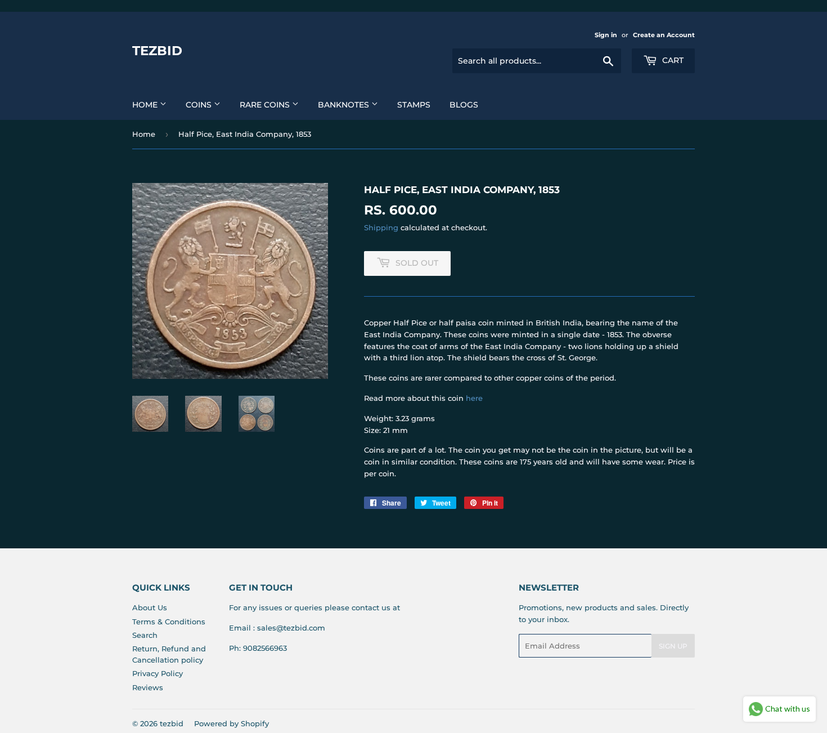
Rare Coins (266, 105)
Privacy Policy (157, 673)
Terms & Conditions (168, 621)
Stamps (413, 105)
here (474, 398)
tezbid (157, 51)
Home (146, 105)
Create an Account (664, 35)
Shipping (381, 227)
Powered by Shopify (231, 723)
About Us (149, 607)
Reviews (147, 687)
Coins (200, 105)
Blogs (464, 105)
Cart (672, 60)
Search (145, 635)
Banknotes (344, 105)
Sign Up (673, 646)
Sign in (606, 35)
